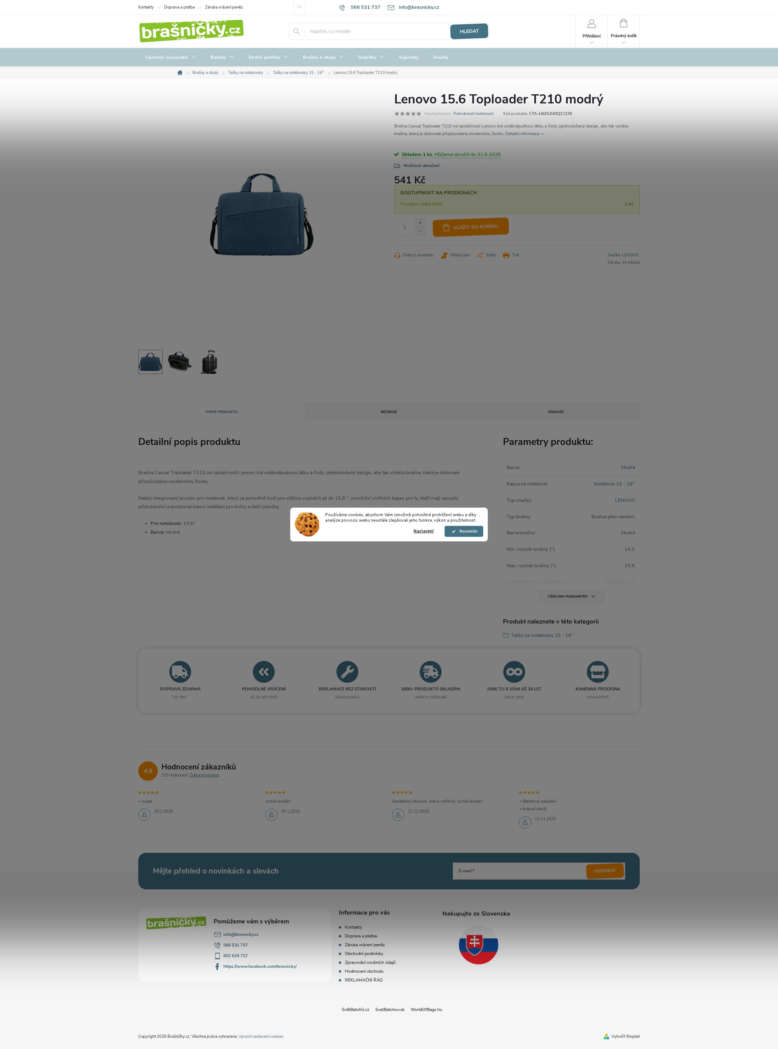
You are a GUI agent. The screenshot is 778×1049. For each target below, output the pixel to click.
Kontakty (146, 7)
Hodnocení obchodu (364, 971)
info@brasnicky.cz (241, 934)
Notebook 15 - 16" (614, 484)
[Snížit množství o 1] (420, 231)
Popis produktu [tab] (222, 411)
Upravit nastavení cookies (261, 1036)
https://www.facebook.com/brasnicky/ (260, 966)
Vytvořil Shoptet (625, 1036)
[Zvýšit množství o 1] (420, 223)
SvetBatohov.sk (389, 1010)
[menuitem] (170, 57)
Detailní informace (522, 134)
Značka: (623, 255)
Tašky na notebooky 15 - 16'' (542, 635)
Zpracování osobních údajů (370, 962)
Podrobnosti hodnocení (473, 113)
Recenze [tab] (389, 411)
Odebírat (605, 871)
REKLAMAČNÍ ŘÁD (364, 980)
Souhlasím (467, 531)
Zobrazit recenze (204, 775)
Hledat (469, 31)
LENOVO (625, 500)
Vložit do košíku (476, 227)
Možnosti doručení (421, 165)
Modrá (628, 467)
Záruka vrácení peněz (224, 7)
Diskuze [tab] (556, 411)
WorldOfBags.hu (426, 1010)
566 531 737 (235, 945)
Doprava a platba (179, 7)
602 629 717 (235, 956)
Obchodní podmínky (364, 954)
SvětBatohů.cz (355, 1010)
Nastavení (424, 531)
